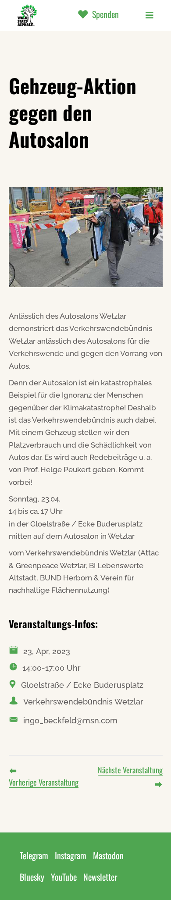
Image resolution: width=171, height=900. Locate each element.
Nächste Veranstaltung (130, 770)
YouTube (64, 877)
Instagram (70, 855)
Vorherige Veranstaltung (43, 782)
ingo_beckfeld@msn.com (70, 720)
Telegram (34, 855)
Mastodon (108, 855)
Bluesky (32, 877)
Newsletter (100, 877)
